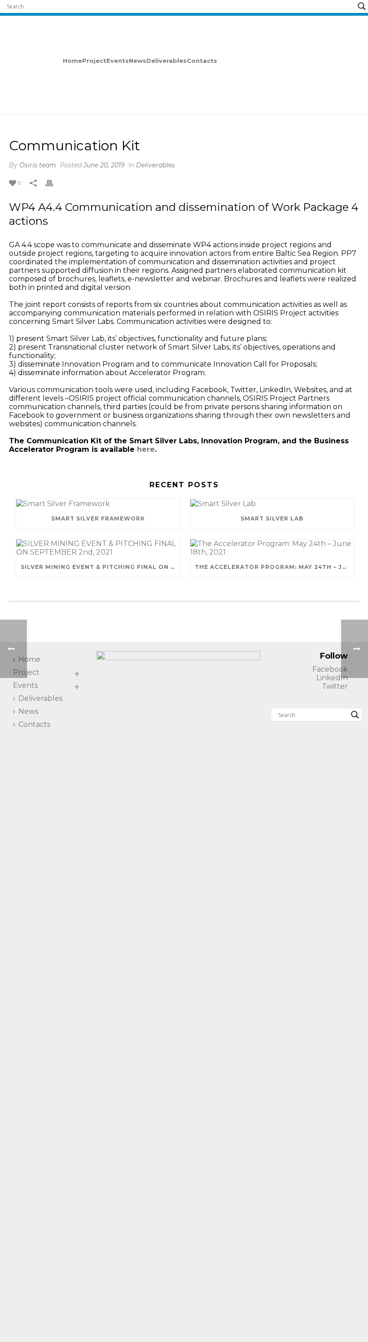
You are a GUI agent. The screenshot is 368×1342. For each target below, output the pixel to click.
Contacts (202, 60)
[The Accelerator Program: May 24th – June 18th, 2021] (272, 547)
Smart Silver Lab (272, 518)
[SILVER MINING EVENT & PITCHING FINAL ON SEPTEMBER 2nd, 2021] (98, 547)
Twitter (335, 686)
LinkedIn (332, 677)
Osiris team (37, 165)
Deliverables (166, 60)
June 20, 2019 (104, 165)
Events (117, 60)
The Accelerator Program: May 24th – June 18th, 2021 (275, 567)
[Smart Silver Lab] (272, 502)
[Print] (54, 182)
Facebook (330, 669)
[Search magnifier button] (361, 6)
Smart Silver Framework (98, 518)
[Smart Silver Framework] (98, 502)
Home (72, 60)
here (146, 449)
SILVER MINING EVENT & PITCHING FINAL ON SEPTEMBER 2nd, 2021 (100, 567)
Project (94, 60)
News (137, 60)
